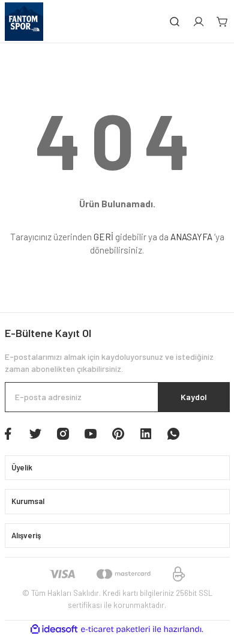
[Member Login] (198, 21)
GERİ (103, 236)
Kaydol (194, 397)
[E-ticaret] (115, 629)
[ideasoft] (54, 629)
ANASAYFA (191, 236)
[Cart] (222, 21)
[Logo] (24, 21)
